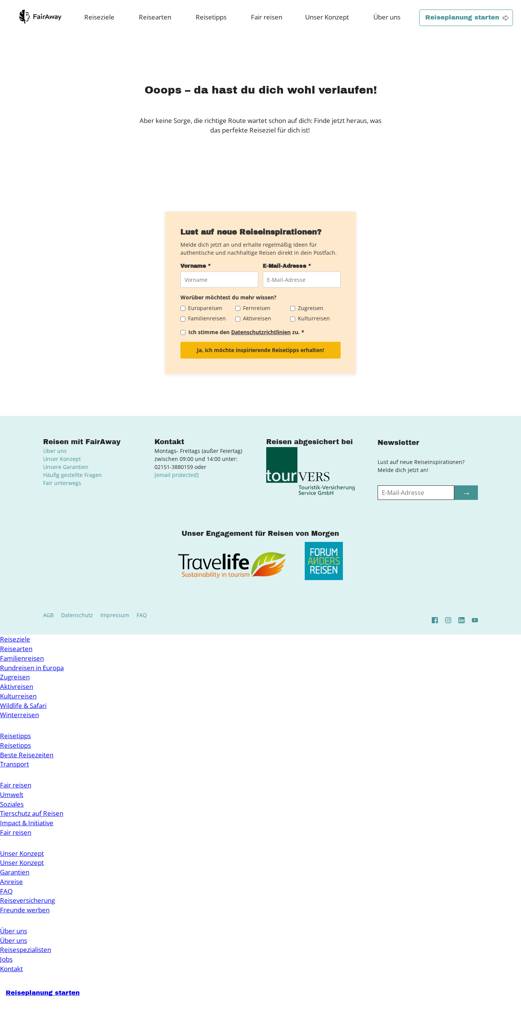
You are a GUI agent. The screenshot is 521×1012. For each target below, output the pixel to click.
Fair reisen (266, 17)
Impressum (114, 615)
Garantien (14, 872)
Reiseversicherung (27, 900)
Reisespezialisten (25, 949)
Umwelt (11, 794)
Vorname (195, 266)
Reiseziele (99, 17)
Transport (14, 764)
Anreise (11, 881)
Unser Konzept (327, 17)
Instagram (448, 620)
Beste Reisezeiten (26, 754)
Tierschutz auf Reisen (31, 813)
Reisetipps (211, 17)
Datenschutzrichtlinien (261, 332)
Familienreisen (22, 658)
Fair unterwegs (62, 483)
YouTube (475, 620)
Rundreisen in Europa (32, 667)
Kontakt (11, 968)
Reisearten (155, 17)
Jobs (6, 959)
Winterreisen (19, 714)
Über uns (386, 17)
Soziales (12, 804)
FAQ (142, 615)
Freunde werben (25, 909)
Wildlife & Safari (23, 705)
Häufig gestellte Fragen (72, 475)
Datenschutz (77, 615)
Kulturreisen (18, 696)
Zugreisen (15, 677)
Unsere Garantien (65, 466)
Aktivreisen (16, 686)
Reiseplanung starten (462, 17)
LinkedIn (461, 620)
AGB (48, 615)
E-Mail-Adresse (287, 266)
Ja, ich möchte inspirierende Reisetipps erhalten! (260, 350)
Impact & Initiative (26, 822)
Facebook (435, 620)
